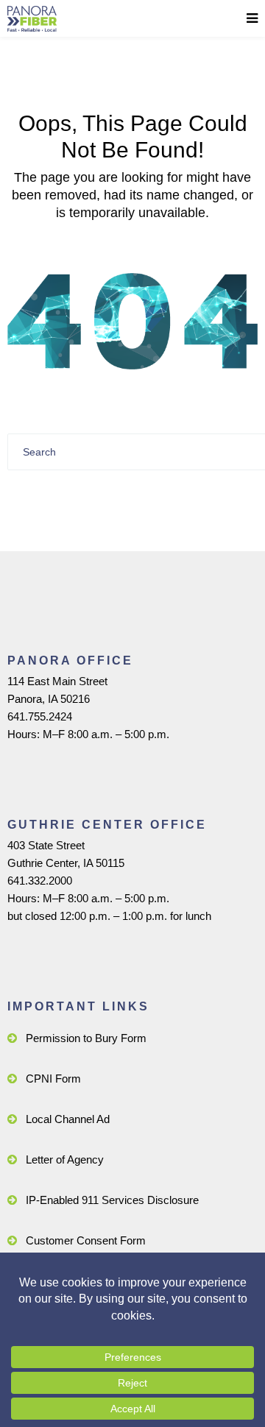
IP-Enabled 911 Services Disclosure (112, 1200)
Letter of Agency (65, 1159)
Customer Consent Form (86, 1240)
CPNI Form (53, 1078)
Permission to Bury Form (86, 1038)
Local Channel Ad (68, 1119)
